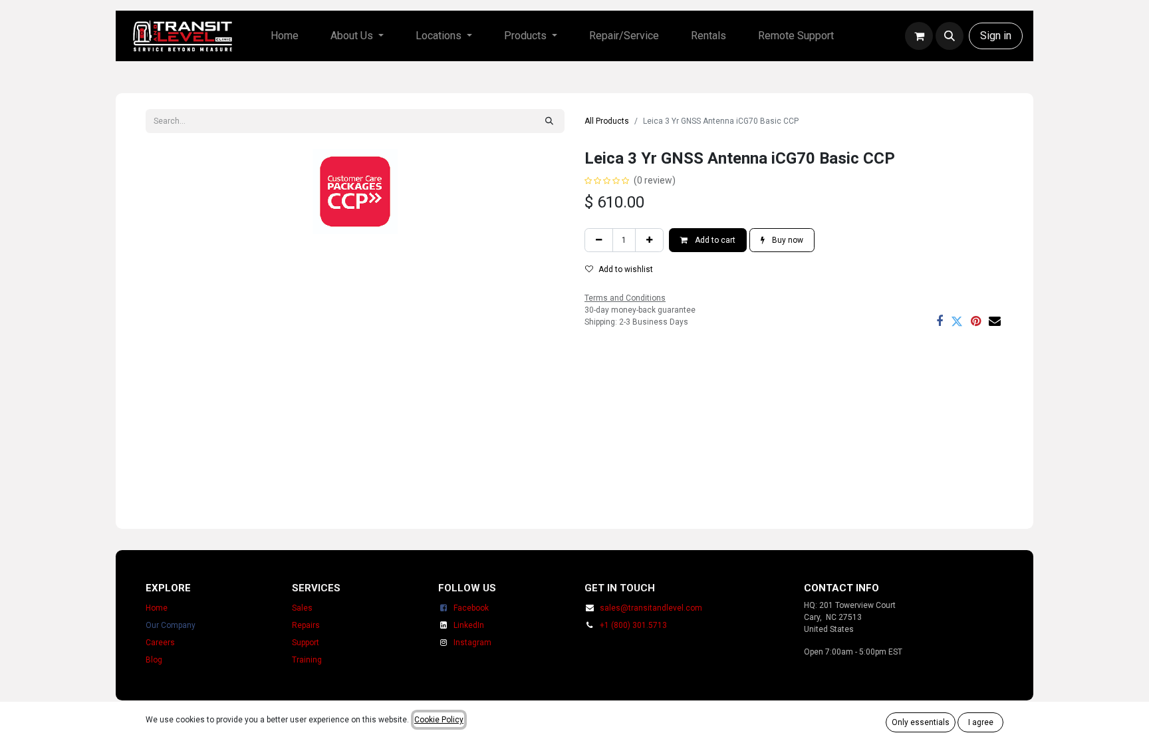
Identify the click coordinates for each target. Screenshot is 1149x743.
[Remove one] (598, 240)
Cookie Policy (438, 719)
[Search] (549, 121)
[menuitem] (285, 36)
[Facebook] (939, 321)
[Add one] (649, 240)
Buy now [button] (786, 240)
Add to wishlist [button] (625, 269)
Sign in (995, 35)
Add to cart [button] (714, 240)
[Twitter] (957, 321)
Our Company (170, 625)
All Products (606, 121)
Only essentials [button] (921, 722)
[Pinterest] (976, 321)
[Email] (995, 321)
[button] (949, 36)
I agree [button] (980, 722)
